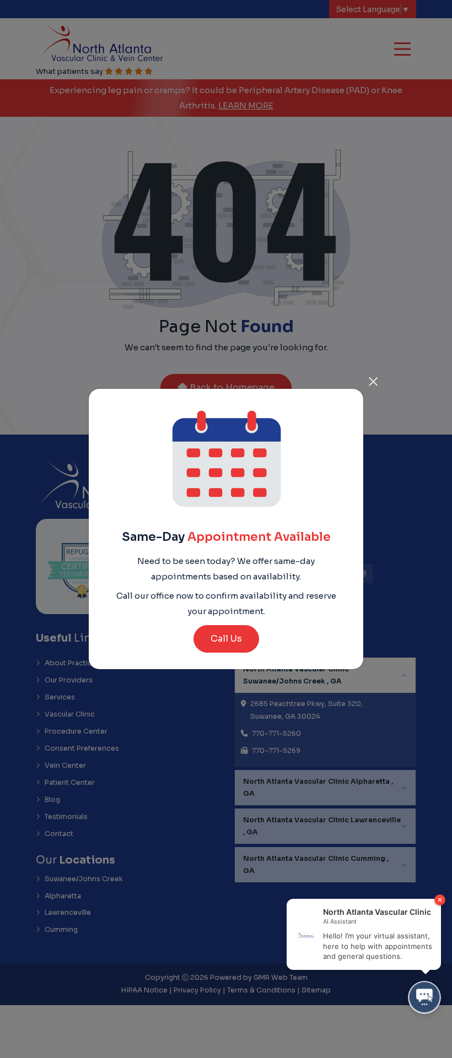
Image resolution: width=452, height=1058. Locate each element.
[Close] (373, 379)
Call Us (226, 638)
